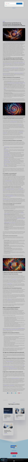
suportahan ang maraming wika (15, 378)
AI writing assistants (11, 385)
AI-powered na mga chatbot (9, 361)
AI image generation (6, 385)
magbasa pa (6, 433)
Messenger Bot (9, 299)
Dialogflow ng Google (20, 328)
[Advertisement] (14, 13)
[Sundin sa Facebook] (15, 455)
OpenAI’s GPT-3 (18, 218)
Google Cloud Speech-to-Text (7, 222)
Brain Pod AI (5, 88)
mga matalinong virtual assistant (13, 368)
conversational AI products (13, 121)
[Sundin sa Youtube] (13, 455)
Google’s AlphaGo (10, 283)
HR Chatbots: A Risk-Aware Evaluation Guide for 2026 (7, 431)
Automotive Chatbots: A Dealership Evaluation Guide (19, 416)
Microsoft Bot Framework (15, 329)
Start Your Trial (14, 453)
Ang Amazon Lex (6, 158)
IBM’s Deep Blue (14, 279)
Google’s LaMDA (6, 152)
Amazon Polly (13, 222)
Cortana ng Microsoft (8, 63)
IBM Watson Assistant (6, 160)
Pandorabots (6, 165)
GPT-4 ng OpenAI (6, 149)
